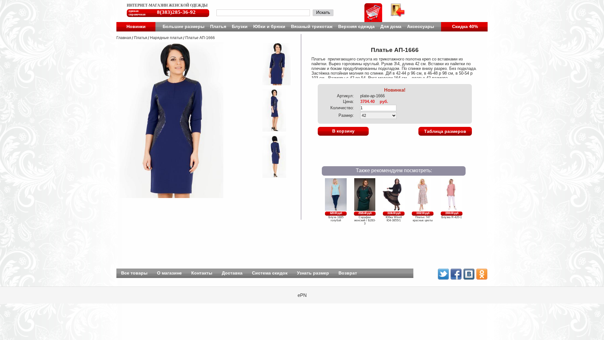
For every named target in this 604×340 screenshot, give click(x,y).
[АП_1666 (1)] (272, 84)
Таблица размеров (445, 131)
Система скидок (270, 272)
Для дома (390, 26)
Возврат (347, 272)
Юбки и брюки (269, 26)
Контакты (201, 272)
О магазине (169, 272)
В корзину (343, 130)
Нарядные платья (166, 38)
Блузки (240, 26)
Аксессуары (420, 26)
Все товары (134, 272)
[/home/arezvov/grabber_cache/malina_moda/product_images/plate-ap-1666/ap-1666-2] (270, 130)
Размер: (346, 115)
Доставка (232, 272)
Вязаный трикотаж (312, 26)
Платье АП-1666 (200, 38)
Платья (218, 26)
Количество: (342, 107)
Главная (123, 38)
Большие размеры (183, 26)
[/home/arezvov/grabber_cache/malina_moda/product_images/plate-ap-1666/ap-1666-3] (270, 176)
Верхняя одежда (356, 26)
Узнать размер (313, 272)
